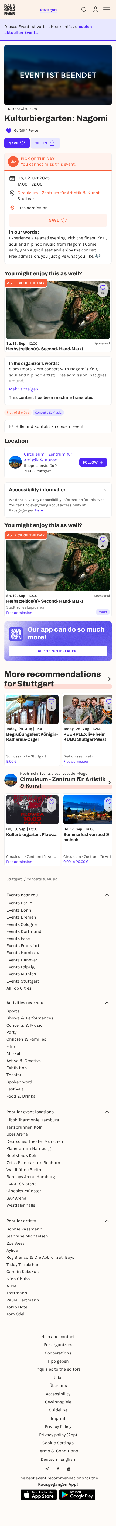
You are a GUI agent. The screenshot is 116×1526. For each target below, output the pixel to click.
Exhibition (16, 1067)
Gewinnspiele (58, 1401)
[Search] (84, 9)
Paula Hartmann (22, 1300)
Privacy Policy (58, 1426)
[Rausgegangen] (9, 9)
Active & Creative (23, 1060)
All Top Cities (18, 988)
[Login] (95, 9)
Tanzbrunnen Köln (24, 1127)
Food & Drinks (20, 1096)
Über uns (58, 1385)
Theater (13, 1074)
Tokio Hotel (17, 1307)
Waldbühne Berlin (23, 1169)
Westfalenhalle (20, 1205)
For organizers (58, 1344)
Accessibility (58, 1393)
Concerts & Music (48, 412)
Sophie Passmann (24, 1229)
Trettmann (16, 1292)
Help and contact (58, 1336)
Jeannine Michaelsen (27, 1236)
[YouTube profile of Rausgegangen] (68, 1468)
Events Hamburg (22, 952)
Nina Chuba (18, 1278)
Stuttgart (14, 879)
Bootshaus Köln (22, 1155)
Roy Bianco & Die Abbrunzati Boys (40, 1257)
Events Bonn (18, 910)
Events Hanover (21, 959)
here (39, 510)
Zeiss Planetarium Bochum (33, 1162)
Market (13, 1053)
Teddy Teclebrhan (23, 1264)
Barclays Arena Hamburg (30, 1176)
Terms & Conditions (58, 1450)
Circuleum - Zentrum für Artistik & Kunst (59, 192)
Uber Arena (17, 1134)
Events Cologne (21, 924)
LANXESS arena (21, 1183)
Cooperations (58, 1353)
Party (11, 1032)
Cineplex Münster (23, 1190)
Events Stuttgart (22, 981)
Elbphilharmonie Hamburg (32, 1119)
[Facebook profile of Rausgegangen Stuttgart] (58, 1468)
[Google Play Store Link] (77, 1494)
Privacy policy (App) (58, 1434)
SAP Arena (16, 1198)
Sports (12, 1010)
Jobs (58, 1377)
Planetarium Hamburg (28, 1148)
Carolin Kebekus (22, 1271)
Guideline (58, 1410)
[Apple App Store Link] (39, 1494)
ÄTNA (11, 1285)
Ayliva (12, 1250)
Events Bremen (21, 917)
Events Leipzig (20, 966)
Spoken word (19, 1081)
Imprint (58, 1418)
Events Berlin (19, 902)
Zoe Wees (15, 1243)
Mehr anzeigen (23, 389)
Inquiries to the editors (58, 1369)
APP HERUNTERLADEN (69, 652)
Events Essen (19, 938)
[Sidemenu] (107, 10)
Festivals (15, 1088)
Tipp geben (58, 1361)
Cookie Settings (58, 1442)
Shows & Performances (29, 1017)
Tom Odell (15, 1314)
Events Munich (21, 973)
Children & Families (26, 1039)
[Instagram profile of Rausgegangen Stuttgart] (47, 1468)
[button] (58, 220)
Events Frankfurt (22, 945)
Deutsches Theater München (34, 1141)
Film (10, 1046)
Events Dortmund (23, 931)
